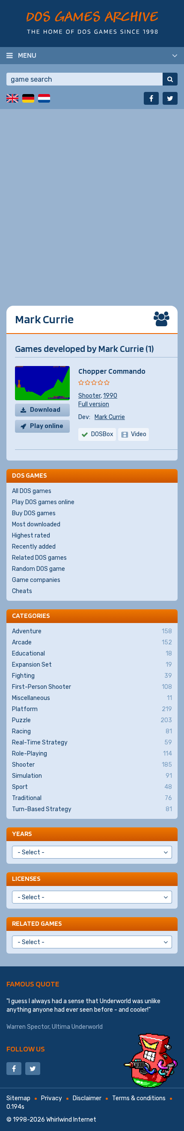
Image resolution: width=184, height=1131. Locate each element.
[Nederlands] (44, 98)
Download (45, 409)
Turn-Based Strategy (92, 809)
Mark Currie (110, 417)
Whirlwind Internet (71, 1119)
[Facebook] (151, 98)
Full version (93, 404)
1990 (110, 395)
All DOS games (31, 491)
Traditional (92, 798)
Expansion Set (92, 664)
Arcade (92, 642)
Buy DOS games (34, 513)
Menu (27, 55)
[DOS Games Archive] (92, 22)
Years (22, 834)
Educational (92, 653)
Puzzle (92, 720)
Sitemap (18, 1098)
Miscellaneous (92, 698)
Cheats (22, 591)
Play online (46, 426)
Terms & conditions (139, 1098)
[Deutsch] (28, 98)
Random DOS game (38, 569)
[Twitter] (170, 98)
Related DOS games (39, 557)
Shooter (89, 395)
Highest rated (31, 535)
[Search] (170, 79)
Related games (37, 923)
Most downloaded (36, 524)
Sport (92, 787)
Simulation (92, 776)
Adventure (92, 631)
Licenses (26, 878)
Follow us (25, 1048)
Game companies (36, 580)
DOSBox (102, 434)
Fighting (92, 675)
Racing (92, 731)
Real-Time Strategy (92, 742)
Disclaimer (87, 1098)
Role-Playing (92, 753)
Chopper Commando (111, 370)
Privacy (51, 1098)
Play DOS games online (43, 502)
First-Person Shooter (92, 687)
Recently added (34, 546)
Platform (92, 709)
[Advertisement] (92, 201)
